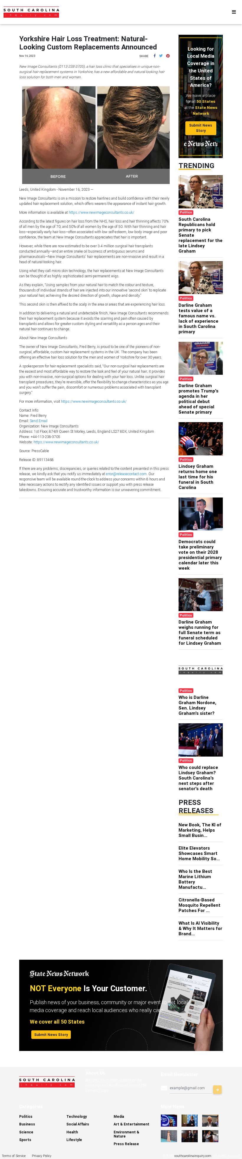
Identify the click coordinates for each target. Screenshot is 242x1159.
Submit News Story (200, 128)
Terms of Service (14, 1156)
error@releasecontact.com (126, 474)
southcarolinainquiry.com (192, 1156)
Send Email (39, 421)
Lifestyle (74, 1140)
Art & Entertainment (131, 1124)
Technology (76, 1116)
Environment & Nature (126, 1134)
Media (119, 1116)
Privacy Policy (41, 1156)
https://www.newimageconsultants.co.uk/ (101, 212)
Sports (25, 1140)
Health (72, 1132)
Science (26, 1132)
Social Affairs (77, 1124)
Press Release (126, 1144)
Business (27, 1124)
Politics (25, 1116)
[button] (155, 56)
